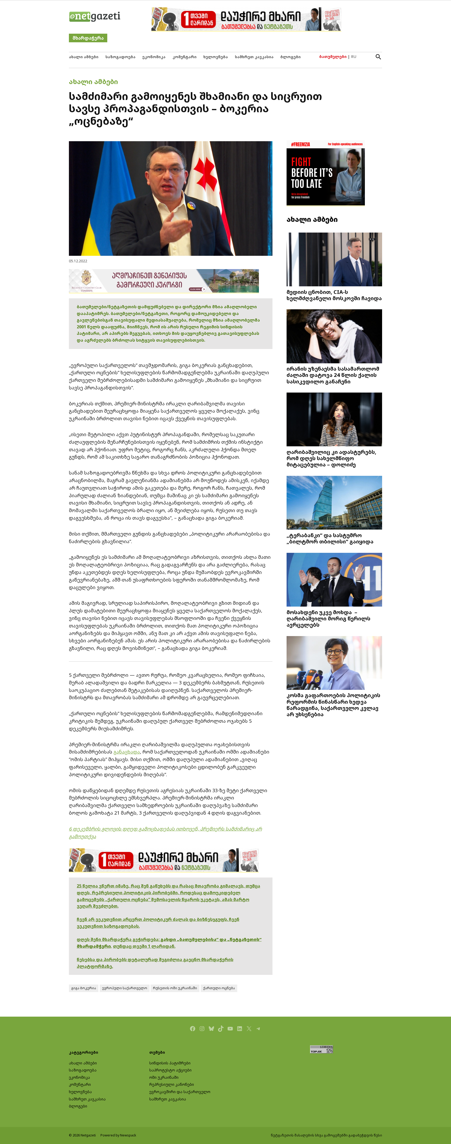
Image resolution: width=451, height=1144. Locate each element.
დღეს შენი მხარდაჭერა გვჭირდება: (119, 939)
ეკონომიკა (153, 56)
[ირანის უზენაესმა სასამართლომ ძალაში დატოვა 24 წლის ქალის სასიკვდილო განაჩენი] (334, 337)
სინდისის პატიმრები (170, 1062)
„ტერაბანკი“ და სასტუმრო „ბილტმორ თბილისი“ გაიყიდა (330, 538)
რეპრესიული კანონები (171, 1084)
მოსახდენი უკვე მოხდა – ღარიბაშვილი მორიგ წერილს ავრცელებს (328, 618)
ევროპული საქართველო (124, 988)
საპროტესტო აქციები (170, 1070)
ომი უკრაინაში (164, 1077)
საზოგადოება (120, 56)
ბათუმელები (333, 56)
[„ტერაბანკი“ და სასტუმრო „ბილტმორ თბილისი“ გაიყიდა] (334, 503)
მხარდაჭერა (88, 38)
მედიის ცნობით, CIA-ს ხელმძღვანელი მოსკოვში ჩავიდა (334, 295)
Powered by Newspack (118, 1135)
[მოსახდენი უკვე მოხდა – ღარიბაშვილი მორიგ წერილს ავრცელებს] (334, 580)
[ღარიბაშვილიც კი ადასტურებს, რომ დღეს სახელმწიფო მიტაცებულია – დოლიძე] (334, 420)
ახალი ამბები (83, 56)
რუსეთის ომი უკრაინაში (175, 988)
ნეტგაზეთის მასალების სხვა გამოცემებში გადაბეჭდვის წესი (326, 1135)
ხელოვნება (215, 56)
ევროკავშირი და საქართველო (179, 1091)
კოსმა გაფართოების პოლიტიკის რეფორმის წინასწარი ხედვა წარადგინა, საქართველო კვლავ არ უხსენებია (333, 704)
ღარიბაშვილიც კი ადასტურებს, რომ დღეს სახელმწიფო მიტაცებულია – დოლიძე (331, 458)
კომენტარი (185, 56)
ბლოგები (290, 56)
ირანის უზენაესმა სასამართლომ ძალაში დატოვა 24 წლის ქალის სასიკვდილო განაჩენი (333, 375)
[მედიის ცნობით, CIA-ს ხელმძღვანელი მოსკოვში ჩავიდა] (334, 260)
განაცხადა (127, 752)
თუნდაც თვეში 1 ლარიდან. (144, 946)
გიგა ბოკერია (83, 988)
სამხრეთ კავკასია (254, 56)
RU (353, 56)
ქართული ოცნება (219, 988)
